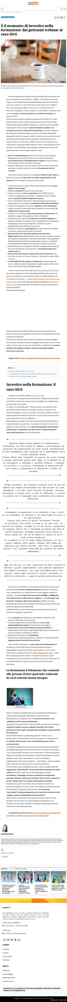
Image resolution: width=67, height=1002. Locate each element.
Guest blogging (8, 974)
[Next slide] (12, 869)
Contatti (5, 953)
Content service (8, 981)
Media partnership (9, 978)
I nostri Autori (7, 956)
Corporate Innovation (16, 12)
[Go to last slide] (11, 869)
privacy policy (54, 1000)
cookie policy (62, 1000)
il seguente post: (38, 396)
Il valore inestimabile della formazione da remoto (39, 358)
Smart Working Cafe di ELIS (48, 270)
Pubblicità (6, 971)
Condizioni (6, 960)
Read (6, 12)
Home (2, 12)
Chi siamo (6, 949)
